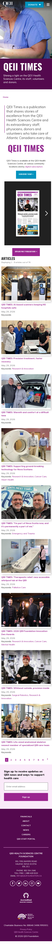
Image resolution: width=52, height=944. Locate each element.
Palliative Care (19, 587)
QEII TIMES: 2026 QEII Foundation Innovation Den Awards (24, 633)
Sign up (26, 797)
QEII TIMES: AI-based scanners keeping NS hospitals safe (23, 306)
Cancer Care (41, 476)
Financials (26, 816)
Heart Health (7, 479)
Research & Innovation (23, 368)
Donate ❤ (34, 4)
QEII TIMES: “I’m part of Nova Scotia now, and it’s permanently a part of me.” (25, 525)
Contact (26, 825)
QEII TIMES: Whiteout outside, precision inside (25, 688)
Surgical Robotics (20, 695)
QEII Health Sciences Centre (26, 932)
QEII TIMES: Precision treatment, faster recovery (21, 360)
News (26, 830)
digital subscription (34, 166)
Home (5, 97)
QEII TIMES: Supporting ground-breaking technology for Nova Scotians (22, 468)
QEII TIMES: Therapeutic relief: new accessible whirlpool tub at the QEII (25, 579)
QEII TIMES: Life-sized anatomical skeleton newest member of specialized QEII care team (25, 744)
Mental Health (8, 644)
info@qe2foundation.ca (29, 876)
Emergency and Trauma (23, 533)
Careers (26, 834)
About (26, 821)
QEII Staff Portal (26, 839)
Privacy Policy (26, 929)
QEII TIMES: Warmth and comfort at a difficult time (25, 414)
